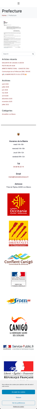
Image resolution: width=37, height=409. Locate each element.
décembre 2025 (7, 98)
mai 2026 (5, 93)
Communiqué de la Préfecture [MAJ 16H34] (16, 71)
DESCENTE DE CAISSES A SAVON (13, 63)
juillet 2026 (5, 87)
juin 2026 (5, 90)
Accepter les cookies (18, 392)
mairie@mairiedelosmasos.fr (19, 177)
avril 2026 (5, 96)
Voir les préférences (18, 403)
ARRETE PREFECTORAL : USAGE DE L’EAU (15, 68)
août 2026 (5, 84)
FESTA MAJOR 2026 (8, 65)
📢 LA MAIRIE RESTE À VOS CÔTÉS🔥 (14, 74)
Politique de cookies (18, 406)
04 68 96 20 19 (18, 167)
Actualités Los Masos (8, 114)
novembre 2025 (7, 101)
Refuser (18, 397)
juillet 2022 (5, 104)
